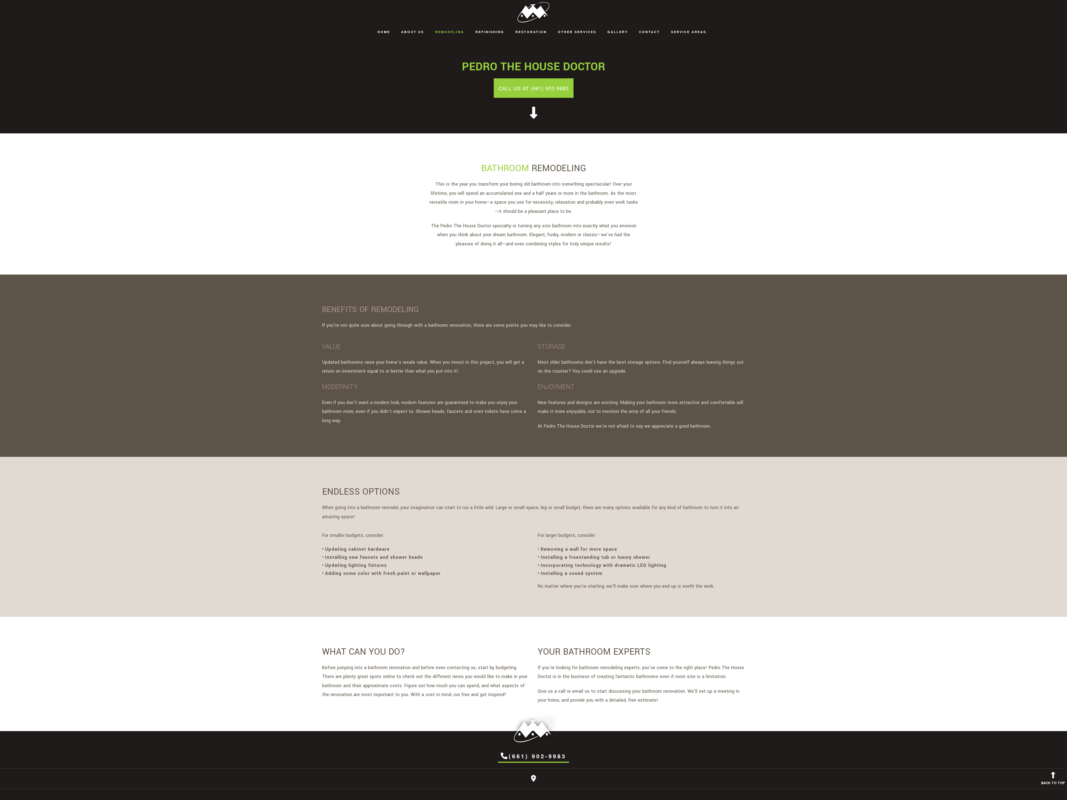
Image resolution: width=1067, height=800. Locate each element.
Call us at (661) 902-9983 (533, 88)
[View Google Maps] (533, 779)
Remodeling (449, 32)
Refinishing (489, 32)
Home (384, 32)
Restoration (531, 32)
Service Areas (688, 32)
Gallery (617, 32)
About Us (412, 32)
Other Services (577, 32)
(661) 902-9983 (537, 756)
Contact (649, 32)
